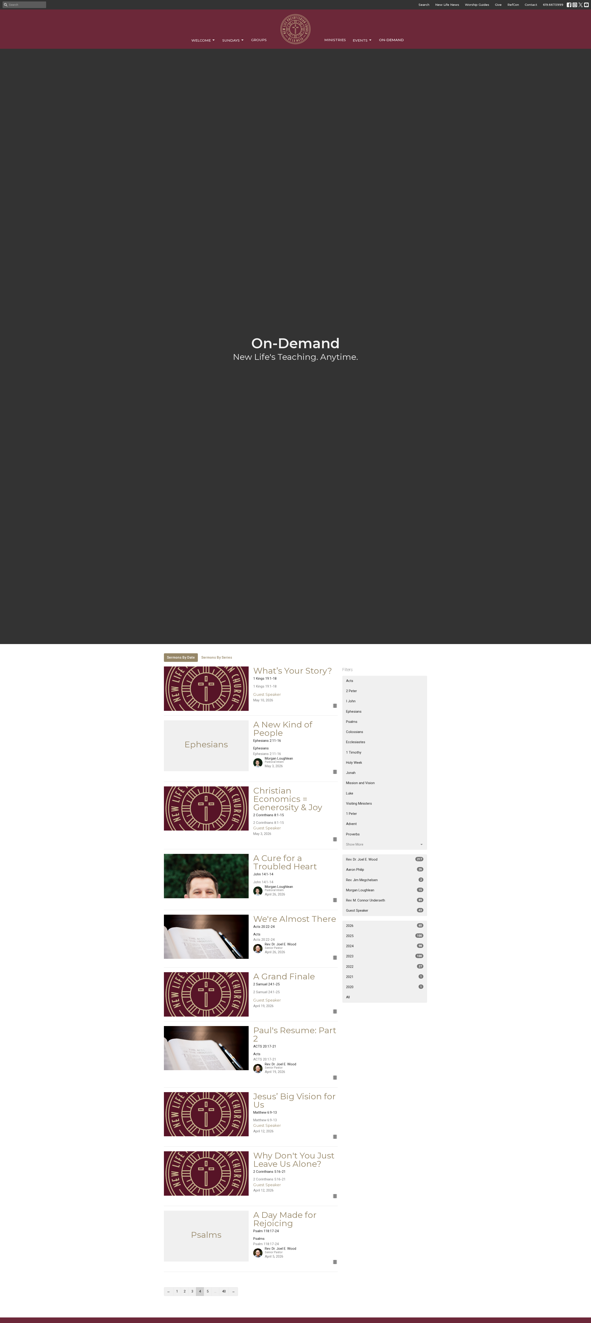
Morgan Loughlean (384, 890)
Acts (349, 681)
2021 (384, 977)
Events (360, 40)
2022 (384, 967)
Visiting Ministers (359, 803)
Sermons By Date (181, 657)
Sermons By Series (216, 657)
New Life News (447, 4)
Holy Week (354, 763)
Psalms (351, 722)
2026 (384, 926)
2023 (384, 956)
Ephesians (354, 711)
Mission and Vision (360, 783)
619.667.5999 (553, 4)
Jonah (351, 773)
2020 (384, 987)
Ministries (335, 40)
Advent (351, 824)
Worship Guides (477, 4)
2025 (384, 936)
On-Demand (391, 40)
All (348, 997)
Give (498, 4)
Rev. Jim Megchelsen (384, 880)
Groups (259, 40)
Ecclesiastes (355, 742)
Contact (531, 4)
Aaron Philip (384, 870)
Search (424, 4)
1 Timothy (353, 752)
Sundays (231, 40)
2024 (384, 946)
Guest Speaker (384, 910)
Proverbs (353, 834)
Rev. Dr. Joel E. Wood (384, 859)
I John (351, 701)
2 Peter (351, 691)
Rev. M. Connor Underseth (384, 900)
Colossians (354, 732)
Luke (349, 793)
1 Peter (351, 814)
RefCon (513, 4)
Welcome (201, 40)
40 (224, 1291)
